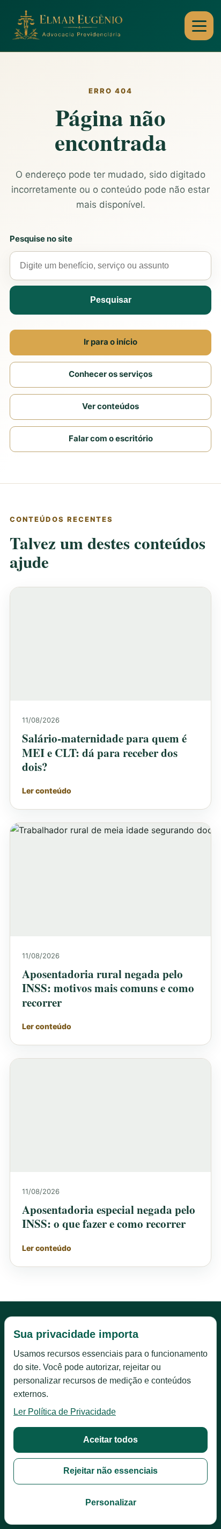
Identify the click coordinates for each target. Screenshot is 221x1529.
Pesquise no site (41, 239)
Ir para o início (110, 342)
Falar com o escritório (111, 438)
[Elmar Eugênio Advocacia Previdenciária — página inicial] (69, 26)
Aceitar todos (110, 1439)
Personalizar (110, 1502)
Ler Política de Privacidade (64, 1411)
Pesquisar (110, 299)
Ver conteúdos (110, 406)
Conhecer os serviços (110, 374)
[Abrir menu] (199, 25)
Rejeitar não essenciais (110, 1470)
